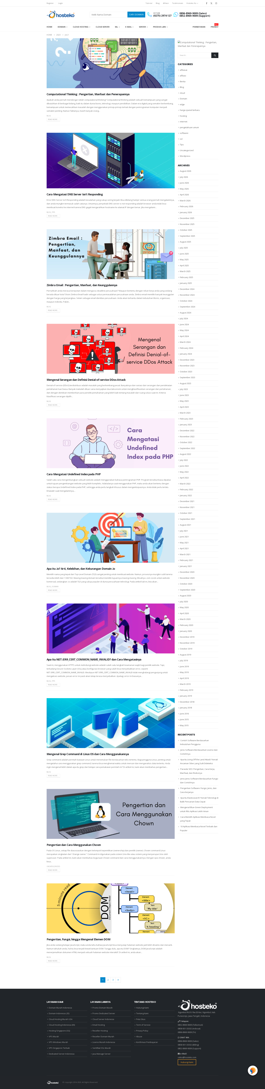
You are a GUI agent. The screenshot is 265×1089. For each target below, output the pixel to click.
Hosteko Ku (191, 3)
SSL (116, 27)
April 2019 (184, 678)
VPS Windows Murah (58, 1042)
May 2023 (184, 401)
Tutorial (149, 3)
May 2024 (184, 330)
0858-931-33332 (185, 1028)
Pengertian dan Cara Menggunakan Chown (74, 845)
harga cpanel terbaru (190, 110)
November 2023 (187, 365)
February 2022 (186, 489)
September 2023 (187, 377)
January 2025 (186, 283)
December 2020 (187, 572)
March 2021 (185, 554)
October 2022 (186, 442)
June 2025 (184, 253)
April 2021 (184, 548)
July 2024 (184, 318)
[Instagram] (216, 3)
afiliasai (183, 70)
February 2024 (186, 348)
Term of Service (143, 1025)
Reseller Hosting (100, 1030)
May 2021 (184, 542)
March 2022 (185, 483)
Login (60, 3)
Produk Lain (159, 27)
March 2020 (185, 619)
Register (50, 3)
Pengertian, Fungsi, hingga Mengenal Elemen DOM (78, 939)
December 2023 (187, 359)
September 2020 (187, 589)
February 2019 (186, 690)
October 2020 (186, 583)
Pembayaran (199, 27)
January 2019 (186, 695)
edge (182, 104)
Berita (182, 81)
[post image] (111, 63)
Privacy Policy (142, 1030)
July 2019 (184, 660)
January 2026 (186, 212)
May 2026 (184, 188)
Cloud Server (102, 27)
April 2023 (184, 407)
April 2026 (184, 194)
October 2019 (186, 648)
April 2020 (184, 613)
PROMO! (214, 25)
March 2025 (185, 271)
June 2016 (184, 713)
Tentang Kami (142, 1013)
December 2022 (187, 430)
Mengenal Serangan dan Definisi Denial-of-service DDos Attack (86, 380)
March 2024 (185, 342)
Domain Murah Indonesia (60, 1007)
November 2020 (187, 578)
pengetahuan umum (189, 127)
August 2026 (185, 171)
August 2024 (185, 312)
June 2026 (184, 182)
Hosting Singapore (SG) (59, 1030)
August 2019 (185, 654)
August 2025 (185, 241)
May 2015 (184, 725)
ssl (181, 138)
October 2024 (186, 300)
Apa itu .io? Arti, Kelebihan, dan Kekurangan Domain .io (81, 568)
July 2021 (184, 530)
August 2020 (185, 595)
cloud (182, 93)
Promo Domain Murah (102, 1007)
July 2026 (184, 177)
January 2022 (186, 495)
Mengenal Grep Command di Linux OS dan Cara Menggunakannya (88, 754)
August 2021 (185, 524)
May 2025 (184, 259)
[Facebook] (207, 3)
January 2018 (186, 707)
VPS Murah (54, 1036)
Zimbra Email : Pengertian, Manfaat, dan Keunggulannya (82, 285)
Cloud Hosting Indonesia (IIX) (62, 1025)
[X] (211, 3)
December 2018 (187, 701)
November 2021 (187, 507)
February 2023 (186, 418)
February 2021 (186, 560)
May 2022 (184, 471)
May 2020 (184, 607)
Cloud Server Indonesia (103, 1019)
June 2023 (184, 395)
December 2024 (187, 289)
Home (49, 27)
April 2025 (184, 265)
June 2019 (184, 666)
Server (142, 27)
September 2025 (187, 236)
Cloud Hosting (80, 27)
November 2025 (187, 224)
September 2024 (187, 306)
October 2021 (186, 513)
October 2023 (186, 371)
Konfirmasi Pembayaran (147, 1042)
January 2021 (186, 566)
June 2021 (184, 536)
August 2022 (185, 454)
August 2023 (185, 383)
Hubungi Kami (142, 1007)
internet (183, 121)
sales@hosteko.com (187, 1057)
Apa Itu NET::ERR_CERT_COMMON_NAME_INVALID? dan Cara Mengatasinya (94, 659)
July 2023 (184, 389)
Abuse (139, 1036)
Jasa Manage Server (101, 1054)
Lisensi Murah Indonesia (103, 1042)
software (184, 133)
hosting (183, 116)
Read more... (53, 119)
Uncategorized (53, 866)
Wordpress (185, 156)
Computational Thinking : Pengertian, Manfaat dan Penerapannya (88, 94)
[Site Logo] (61, 14)
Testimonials (177, 3)
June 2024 (184, 324)
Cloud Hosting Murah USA (60, 1019)
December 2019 (187, 637)
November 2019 (187, 642)
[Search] (214, 55)
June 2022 (184, 466)
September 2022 (187, 448)
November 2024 (187, 294)
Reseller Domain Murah (103, 1036)
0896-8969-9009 (185, 1032)
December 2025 (187, 218)
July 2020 (184, 601)
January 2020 (186, 631)
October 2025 (186, 230)
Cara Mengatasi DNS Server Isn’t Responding (75, 194)
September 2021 (187, 519)
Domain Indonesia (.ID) (59, 1013)
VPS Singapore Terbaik (59, 1048)
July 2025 (184, 247)
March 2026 (185, 200)
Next (118, 980)
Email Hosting (98, 1025)
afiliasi (183, 75)
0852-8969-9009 (185, 1025)
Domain (61, 27)
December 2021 (187, 501)
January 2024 (186, 353)
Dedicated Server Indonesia (61, 1054)
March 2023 (185, 412)
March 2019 (185, 684)
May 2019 (184, 672)
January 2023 (186, 424)
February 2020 (186, 625)
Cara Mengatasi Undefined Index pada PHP (74, 474)
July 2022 (184, 460)
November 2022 (187, 436)
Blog (157, 3)
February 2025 (186, 277)
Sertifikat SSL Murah (101, 1048)
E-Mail (128, 27)
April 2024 (184, 336)
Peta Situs (140, 1019)
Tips (53, 212)
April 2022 (184, 477)
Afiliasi (166, 3)
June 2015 (184, 719)
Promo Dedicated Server (103, 1013)
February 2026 (186, 206)
